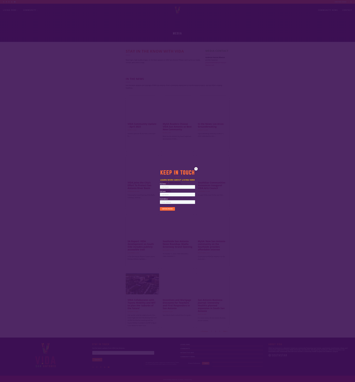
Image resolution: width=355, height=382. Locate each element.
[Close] (196, 169)
